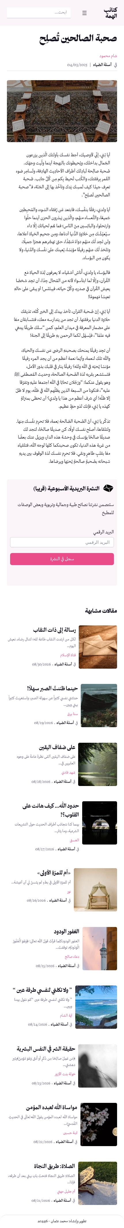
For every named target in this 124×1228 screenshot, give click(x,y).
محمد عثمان (59, 1221)
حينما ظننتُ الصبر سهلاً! (52, 688)
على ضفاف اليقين (57, 747)
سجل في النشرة (62, 559)
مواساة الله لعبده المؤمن (51, 1107)
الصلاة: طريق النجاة (54, 1166)
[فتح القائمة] (84, 13)
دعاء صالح (72, 957)
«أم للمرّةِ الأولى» (54, 872)
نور (69, 892)
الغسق (74, 840)
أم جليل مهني (66, 1191)
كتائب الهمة (110, 12)
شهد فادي (68, 772)
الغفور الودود (66, 931)
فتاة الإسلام (68, 655)
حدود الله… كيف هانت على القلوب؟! (50, 810)
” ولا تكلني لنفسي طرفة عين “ (42, 989)
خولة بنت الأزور (65, 1074)
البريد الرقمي (103, 532)
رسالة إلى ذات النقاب (54, 629)
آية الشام (66, 1016)
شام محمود (108, 56)
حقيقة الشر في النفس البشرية (46, 1048)
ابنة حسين (70, 1133)
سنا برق (72, 714)
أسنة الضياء (102, 65)
